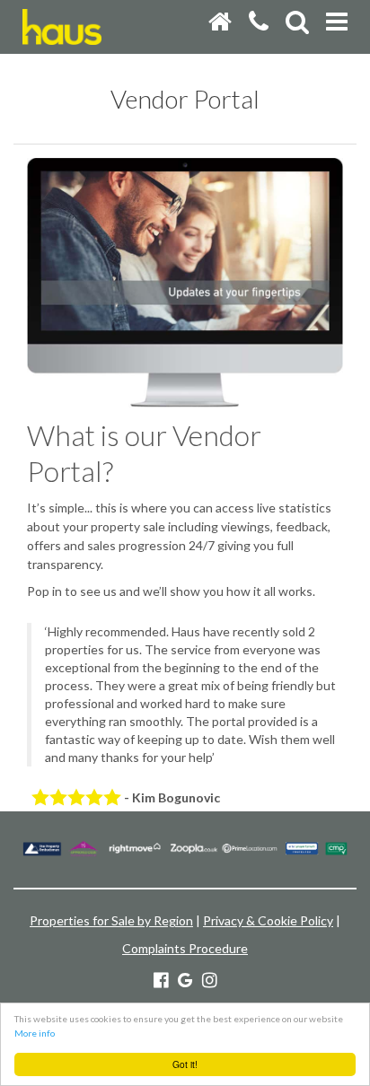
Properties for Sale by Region (111, 920)
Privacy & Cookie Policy (268, 920)
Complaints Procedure (185, 948)
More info (34, 1033)
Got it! (185, 1064)
